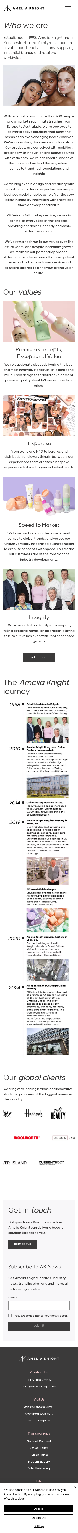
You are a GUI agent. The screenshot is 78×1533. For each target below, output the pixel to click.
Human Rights (39, 1455)
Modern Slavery (39, 1461)
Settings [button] (39, 1526)
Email (12, 1297)
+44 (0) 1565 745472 (39, 1379)
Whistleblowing (39, 1468)
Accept (38, 1508)
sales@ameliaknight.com (39, 1386)
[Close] (72, 1489)
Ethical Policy (39, 1448)
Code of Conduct (39, 1441)
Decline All (39, 1518)
